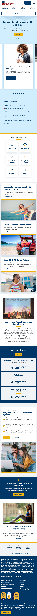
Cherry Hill (7, 571)
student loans (24, 566)
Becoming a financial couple (14, 108)
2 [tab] (15, 93)
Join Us (6, 437)
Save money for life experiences (15, 105)
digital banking (7, 568)
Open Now (18, 34)
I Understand (6, 612)
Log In (28, 3)
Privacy (22, 584)
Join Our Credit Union (6, 580)
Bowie (2, 571)
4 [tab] (19, 93)
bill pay (28, 568)
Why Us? (19, 13)
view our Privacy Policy (13, 609)
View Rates (18, 38)
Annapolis (25, 569)
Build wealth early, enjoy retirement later (18, 120)
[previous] (7, 93)
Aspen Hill (31, 569)
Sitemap (22, 586)
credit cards (31, 566)
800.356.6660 (23, 553)
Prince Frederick (19, 572)
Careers (3, 586)
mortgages (18, 565)
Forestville (23, 571)
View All (6, 124)
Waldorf (32, 572)
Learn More (11, 78)
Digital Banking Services (7, 584)
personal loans (17, 566)
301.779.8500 (13, 553)
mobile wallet (20, 568)
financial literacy (22, 563)
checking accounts (10, 565)
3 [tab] (17, 93)
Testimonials (17, 437)
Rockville (25, 572)
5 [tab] (21, 93)
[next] (29, 93)
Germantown (29, 571)
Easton (18, 571)
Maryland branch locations (15, 569)
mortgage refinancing (27, 565)
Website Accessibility (6, 588)
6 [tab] (23, 93)
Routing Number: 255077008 (11, 576)
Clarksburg (13, 571)
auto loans (10, 566)
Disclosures (23, 580)
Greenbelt (3, 572)
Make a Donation (18, 494)
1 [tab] (13, 93)
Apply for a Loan (5, 582)
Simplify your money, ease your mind (17, 112)
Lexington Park (10, 572)
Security (22, 582)
